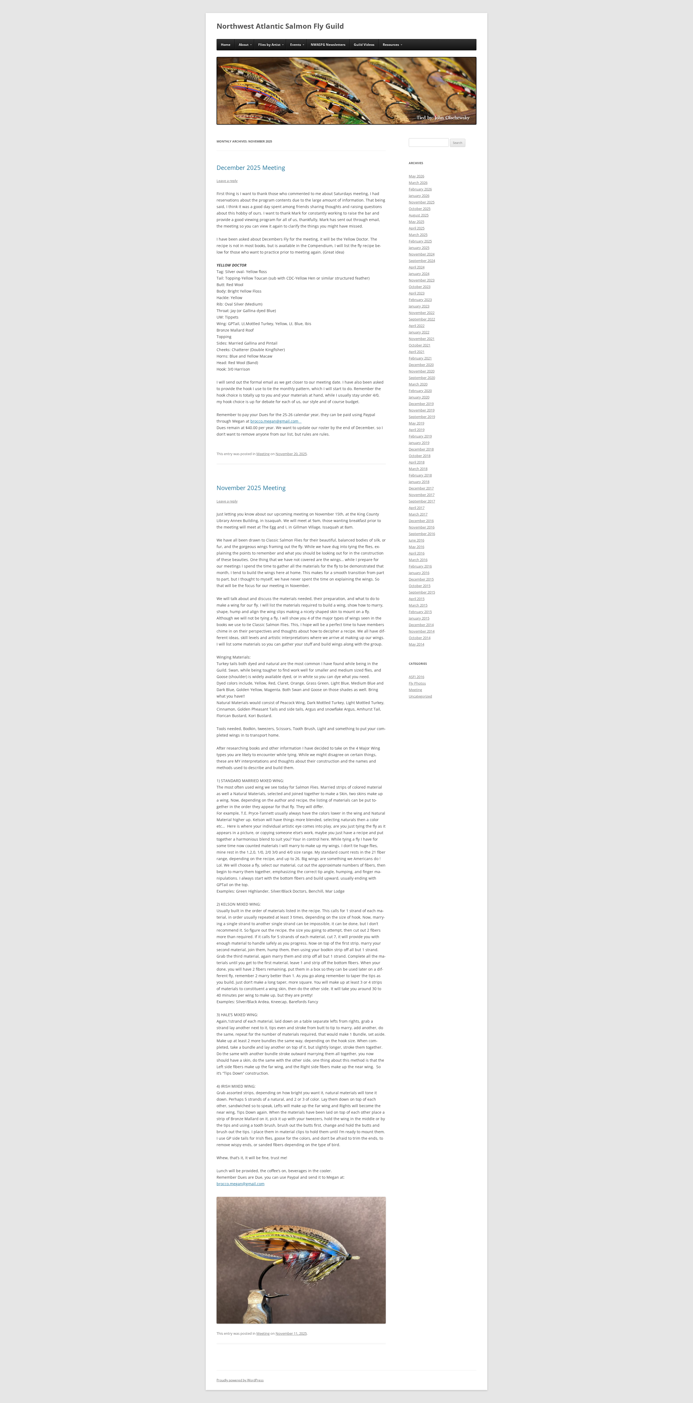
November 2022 (421, 312)
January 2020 (419, 397)
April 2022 (416, 325)
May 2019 (416, 423)
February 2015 (420, 611)
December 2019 (421, 403)
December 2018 (421, 449)
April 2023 (416, 293)
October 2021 (419, 345)
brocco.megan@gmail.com (276, 421)
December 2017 (421, 488)
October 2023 (419, 286)
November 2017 (421, 494)
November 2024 (421, 254)
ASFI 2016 (416, 676)
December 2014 (421, 624)
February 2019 (420, 436)
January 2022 (419, 332)
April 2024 (416, 267)
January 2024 (419, 273)
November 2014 (421, 631)
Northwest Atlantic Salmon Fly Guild (280, 26)
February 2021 (420, 358)
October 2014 (419, 637)
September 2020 (422, 377)
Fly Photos (417, 683)
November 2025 (421, 202)
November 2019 (421, 410)
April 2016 (416, 553)
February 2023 (420, 299)
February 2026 (420, 189)
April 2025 (416, 228)
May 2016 (416, 546)
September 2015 (422, 592)
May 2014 (416, 644)
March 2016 (418, 559)
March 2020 (418, 384)
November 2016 (421, 527)
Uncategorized (420, 696)
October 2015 (419, 585)
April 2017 (416, 507)
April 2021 (416, 351)
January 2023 (419, 306)
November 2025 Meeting (251, 488)
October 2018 (419, 455)
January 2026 (419, 195)
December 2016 (421, 520)
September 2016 (422, 533)
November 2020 (421, 371)
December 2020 (421, 364)
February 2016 (420, 566)
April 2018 (416, 462)
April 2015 (416, 598)
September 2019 (422, 416)
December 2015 (421, 579)
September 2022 (422, 319)
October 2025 (419, 208)
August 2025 (419, 215)
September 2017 (422, 501)
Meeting (263, 453)
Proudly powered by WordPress (240, 1380)
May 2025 (416, 221)
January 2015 (419, 618)
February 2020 (420, 390)
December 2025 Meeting (251, 167)
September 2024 (422, 260)
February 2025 (420, 241)
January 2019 (419, 442)
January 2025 (419, 247)
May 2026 (416, 176)
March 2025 (418, 234)
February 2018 (420, 475)
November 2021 (421, 338)
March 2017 (418, 514)
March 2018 (418, 468)
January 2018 (419, 481)
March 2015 (418, 605)
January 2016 (419, 572)
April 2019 (416, 429)
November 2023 (421, 280)
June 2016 (416, 540)
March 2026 (418, 182)
